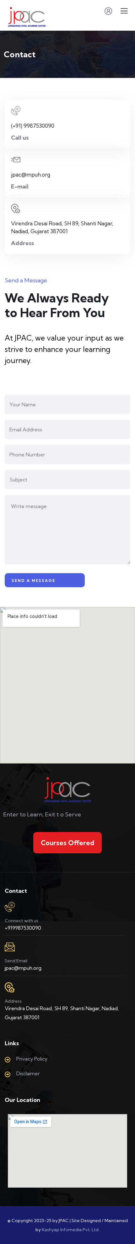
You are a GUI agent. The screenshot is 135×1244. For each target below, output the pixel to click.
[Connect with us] (10, 907)
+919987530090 (23, 928)
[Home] (68, 789)
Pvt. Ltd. (91, 1229)
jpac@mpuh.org (23, 968)
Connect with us (21, 920)
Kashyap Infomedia (62, 1229)
